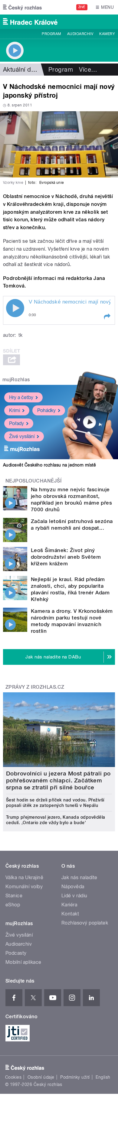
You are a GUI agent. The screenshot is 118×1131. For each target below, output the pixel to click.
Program (51, 34)
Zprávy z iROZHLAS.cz (34, 687)
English (103, 1077)
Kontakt (70, 914)
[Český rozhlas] (22, 7)
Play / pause (15, 308)
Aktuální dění (21, 69)
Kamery (107, 34)
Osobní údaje (41, 1077)
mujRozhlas (16, 379)
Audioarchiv (80, 34)
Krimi (14, 410)
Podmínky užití (75, 1077)
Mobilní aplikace (23, 962)
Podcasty (16, 953)
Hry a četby (21, 397)
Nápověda (72, 886)
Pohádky (46, 410)
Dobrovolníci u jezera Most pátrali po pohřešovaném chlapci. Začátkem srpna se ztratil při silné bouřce (58, 780)
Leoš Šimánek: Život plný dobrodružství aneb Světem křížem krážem (66, 557)
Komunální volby (24, 886)
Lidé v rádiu (74, 896)
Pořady (16, 423)
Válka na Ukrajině (24, 877)
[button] (107, 316)
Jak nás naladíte (79, 877)
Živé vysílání (21, 436)
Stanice (13, 896)
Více (88, 69)
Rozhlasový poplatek (84, 923)
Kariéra (69, 905)
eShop (12, 905)
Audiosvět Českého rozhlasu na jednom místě (49, 465)
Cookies (13, 1077)
